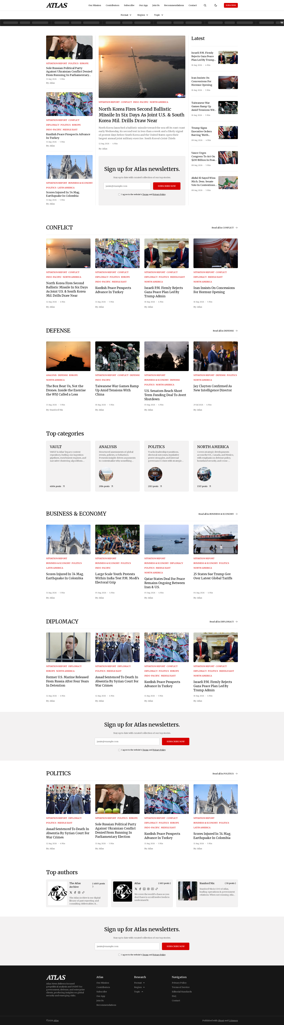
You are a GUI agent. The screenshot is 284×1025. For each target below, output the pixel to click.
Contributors (112, 5)
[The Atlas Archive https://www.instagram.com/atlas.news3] (79, 892)
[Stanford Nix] (187, 890)
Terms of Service (180, 987)
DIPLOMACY (52, 125)
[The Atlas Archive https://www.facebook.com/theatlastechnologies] (75, 892)
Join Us (155, 5)
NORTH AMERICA (159, 102)
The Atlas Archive (75, 885)
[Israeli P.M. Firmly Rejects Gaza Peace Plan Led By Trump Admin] (228, 57)
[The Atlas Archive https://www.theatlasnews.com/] (83, 892)
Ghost (221, 1020)
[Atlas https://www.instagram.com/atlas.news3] (148, 888)
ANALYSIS (51, 375)
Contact (193, 5)
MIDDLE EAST (70, 129)
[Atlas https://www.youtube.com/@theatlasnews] (152, 888)
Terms (145, 194)
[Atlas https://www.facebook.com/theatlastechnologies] (140, 888)
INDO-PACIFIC (54, 129)
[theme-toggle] (215, 5)
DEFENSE (63, 375)
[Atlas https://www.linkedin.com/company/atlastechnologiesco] (144, 888)
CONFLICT (73, 120)
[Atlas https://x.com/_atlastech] (135, 888)
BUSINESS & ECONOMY (80, 183)
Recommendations (174, 5)
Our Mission (94, 5)
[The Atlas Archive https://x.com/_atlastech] (70, 892)
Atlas (52, 83)
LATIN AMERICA (66, 187)
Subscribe (129, 5)
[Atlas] (56, 5)
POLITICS (73, 63)
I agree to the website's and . (143, 194)
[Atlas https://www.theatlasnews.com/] (156, 888)
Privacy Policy (159, 194)
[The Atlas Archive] (57, 893)
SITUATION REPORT (56, 63)
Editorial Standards (182, 991)
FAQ (174, 996)
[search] (205, 5)
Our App (143, 5)
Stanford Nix (56, 410)
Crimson (233, 1020)
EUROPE (84, 63)
